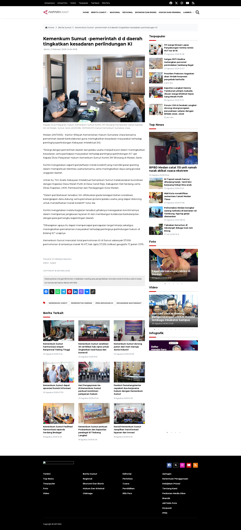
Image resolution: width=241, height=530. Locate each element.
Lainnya (187, 12)
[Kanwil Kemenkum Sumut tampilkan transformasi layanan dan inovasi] (129, 413)
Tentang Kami (169, 488)
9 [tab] (188, 329)
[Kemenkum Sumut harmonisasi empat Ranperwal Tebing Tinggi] (58, 330)
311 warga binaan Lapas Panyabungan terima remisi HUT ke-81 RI (178, 48)
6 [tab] (175, 329)
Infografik (156, 333)
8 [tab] (184, 329)
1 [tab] (165, 283)
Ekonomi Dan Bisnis (145, 12)
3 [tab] (173, 283)
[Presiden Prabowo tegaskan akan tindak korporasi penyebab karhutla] (156, 77)
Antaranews (49, 3)
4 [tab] (177, 283)
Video (153, 287)
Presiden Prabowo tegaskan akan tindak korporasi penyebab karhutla (179, 76)
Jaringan (166, 474)
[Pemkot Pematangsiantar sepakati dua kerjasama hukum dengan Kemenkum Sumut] (129, 372)
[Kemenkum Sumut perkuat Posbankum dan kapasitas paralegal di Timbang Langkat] (93, 413)
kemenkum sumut (58, 303)
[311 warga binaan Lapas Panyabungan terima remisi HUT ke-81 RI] (156, 49)
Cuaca (126, 483)
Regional (127, 12)
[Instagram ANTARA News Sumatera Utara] (182, 3)
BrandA (166, 498)
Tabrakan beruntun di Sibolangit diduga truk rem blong (178, 228)
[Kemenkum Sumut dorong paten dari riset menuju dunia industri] (129, 330)
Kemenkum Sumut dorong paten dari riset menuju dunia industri (128, 347)
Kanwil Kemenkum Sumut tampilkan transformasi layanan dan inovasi (127, 429)
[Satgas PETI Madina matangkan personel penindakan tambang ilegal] (156, 63)
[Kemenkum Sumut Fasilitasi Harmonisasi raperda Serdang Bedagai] (58, 413)
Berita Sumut (98, 12)
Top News (95, 3)
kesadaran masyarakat (129, 303)
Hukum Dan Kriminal (93, 488)
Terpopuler (83, 3)
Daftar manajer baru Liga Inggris (169, 421)
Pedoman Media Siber (174, 493)
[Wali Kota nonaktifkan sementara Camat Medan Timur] (156, 197)
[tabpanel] (173, 265)
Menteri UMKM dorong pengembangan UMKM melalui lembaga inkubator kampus (173, 317)
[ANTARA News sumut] (57, 12)
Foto (152, 241)
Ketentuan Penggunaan (175, 478)
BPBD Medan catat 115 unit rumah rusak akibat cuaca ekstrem (173, 169)
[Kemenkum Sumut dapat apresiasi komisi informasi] (58, 372)
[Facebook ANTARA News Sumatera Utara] (170, 3)
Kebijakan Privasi (171, 483)
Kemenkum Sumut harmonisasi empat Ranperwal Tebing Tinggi (56, 347)
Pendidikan (129, 488)
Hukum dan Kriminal (170, 12)
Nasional (115, 12)
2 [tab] (169, 283)
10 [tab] (192, 329)
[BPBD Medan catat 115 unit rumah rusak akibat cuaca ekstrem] (173, 148)
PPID (164, 513)
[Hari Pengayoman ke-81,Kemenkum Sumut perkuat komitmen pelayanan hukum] (93, 372)
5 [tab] (181, 283)
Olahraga (87, 493)
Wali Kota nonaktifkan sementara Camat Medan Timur (177, 196)
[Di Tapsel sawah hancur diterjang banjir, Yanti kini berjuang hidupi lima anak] (156, 183)
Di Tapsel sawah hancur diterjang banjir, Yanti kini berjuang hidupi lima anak (178, 182)
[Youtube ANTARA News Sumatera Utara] (187, 3)
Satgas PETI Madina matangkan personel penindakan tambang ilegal (178, 62)
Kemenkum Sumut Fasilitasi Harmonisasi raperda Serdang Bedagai (58, 429)
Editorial (127, 474)
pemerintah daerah (81, 303)
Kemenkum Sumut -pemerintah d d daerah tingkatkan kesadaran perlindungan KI (116, 27)
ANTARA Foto (169, 503)
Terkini (73, 3)
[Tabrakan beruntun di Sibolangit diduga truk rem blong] (156, 229)
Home (86, 12)
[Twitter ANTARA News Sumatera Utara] (176, 3)
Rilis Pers (106, 3)
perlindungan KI (104, 303)
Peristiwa (127, 478)
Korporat (167, 508)
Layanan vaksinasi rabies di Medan (171, 272)
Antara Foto (62, 3)
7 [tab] (179, 329)
